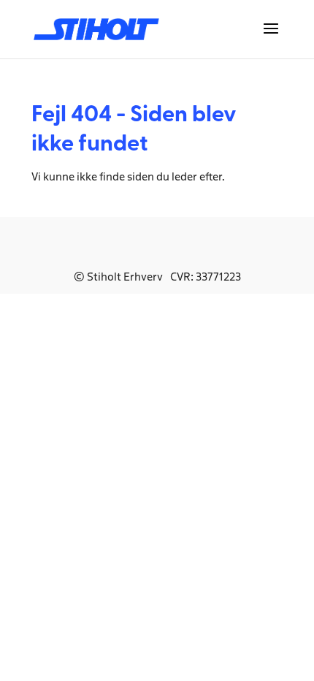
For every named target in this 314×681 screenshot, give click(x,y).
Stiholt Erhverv (125, 276)
